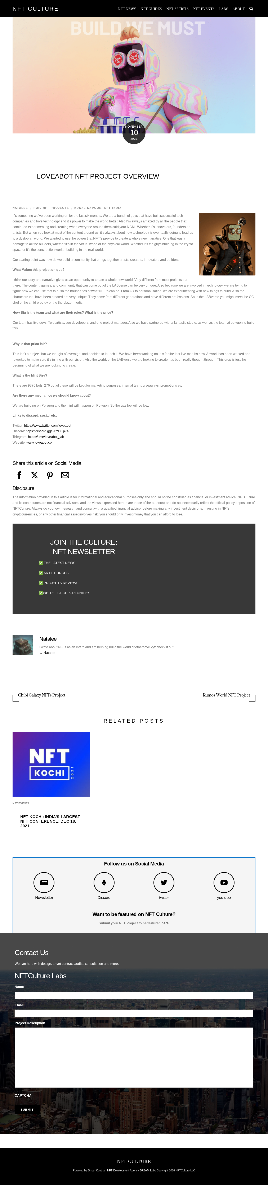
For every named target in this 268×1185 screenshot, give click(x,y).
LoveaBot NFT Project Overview (98, 176)
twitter (164, 897)
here (165, 923)
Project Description (30, 1023)
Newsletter (44, 897)
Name (19, 987)
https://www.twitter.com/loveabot (47, 425)
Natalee (20, 207)
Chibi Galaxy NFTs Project (41, 695)
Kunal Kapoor (88, 207)
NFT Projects (56, 207)
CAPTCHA (23, 1095)
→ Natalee (47, 653)
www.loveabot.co (39, 442)
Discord (104, 897)
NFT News (127, 9)
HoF (37, 207)
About (239, 9)
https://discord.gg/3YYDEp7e (47, 431)
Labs (223, 9)
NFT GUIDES (151, 9)
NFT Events (204, 9)
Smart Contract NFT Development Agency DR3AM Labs (122, 1170)
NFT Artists (177, 9)
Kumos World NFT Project (226, 695)
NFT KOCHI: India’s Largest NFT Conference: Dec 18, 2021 (50, 821)
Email (19, 1005)
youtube (224, 897)
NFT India (113, 207)
